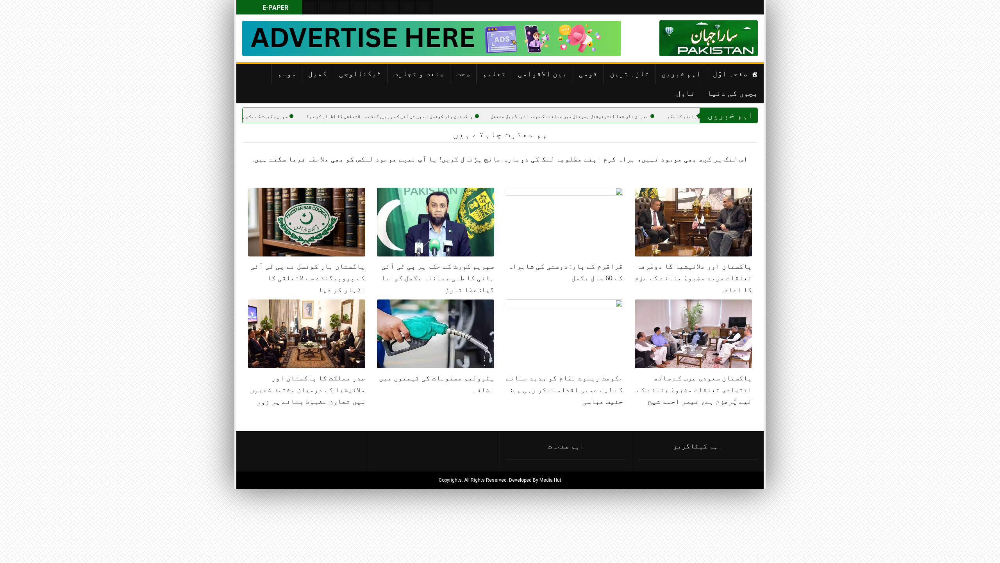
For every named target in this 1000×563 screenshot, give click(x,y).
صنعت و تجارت (418, 73)
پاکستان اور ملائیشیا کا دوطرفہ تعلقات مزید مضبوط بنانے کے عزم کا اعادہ (693, 278)
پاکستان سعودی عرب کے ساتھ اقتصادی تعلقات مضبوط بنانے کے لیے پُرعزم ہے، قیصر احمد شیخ (694, 389)
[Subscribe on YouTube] (359, 7)
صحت (463, 73)
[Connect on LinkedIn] (392, 7)
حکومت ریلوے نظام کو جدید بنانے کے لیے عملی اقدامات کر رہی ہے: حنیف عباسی (564, 389)
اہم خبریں (681, 73)
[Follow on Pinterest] (376, 7)
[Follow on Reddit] (408, 7)
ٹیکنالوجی (360, 73)
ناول (685, 93)
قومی (588, 73)
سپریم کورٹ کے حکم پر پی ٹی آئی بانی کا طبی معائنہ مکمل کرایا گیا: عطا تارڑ (437, 278)
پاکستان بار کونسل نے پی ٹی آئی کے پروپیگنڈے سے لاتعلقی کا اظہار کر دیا (426, 116)
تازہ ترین (629, 73)
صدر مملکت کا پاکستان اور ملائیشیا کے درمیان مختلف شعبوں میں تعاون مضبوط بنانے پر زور (307, 389)
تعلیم (494, 73)
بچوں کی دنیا (732, 93)
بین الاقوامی (542, 73)
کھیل (317, 73)
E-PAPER (274, 7)
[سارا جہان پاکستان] (734, 38)
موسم (286, 73)
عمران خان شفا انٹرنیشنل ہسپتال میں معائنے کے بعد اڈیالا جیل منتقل (606, 116)
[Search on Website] (310, 7)
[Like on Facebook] (326, 7)
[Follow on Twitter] (343, 7)
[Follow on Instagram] (425, 7)
